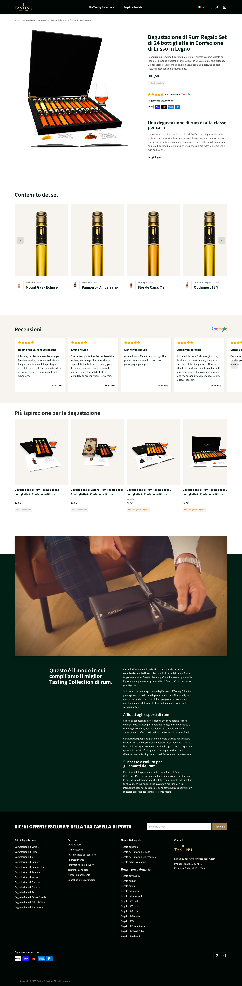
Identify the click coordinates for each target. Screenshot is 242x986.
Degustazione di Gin (25, 856)
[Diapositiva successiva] (221, 240)
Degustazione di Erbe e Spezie (30, 897)
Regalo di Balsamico (131, 936)
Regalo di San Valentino (133, 862)
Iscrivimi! (220, 826)
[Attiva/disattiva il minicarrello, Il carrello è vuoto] (224, 7)
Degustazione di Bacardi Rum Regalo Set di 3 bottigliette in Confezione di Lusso (97, 492)
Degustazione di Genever (28, 887)
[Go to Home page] (183, 848)
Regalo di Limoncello (132, 896)
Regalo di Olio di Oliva (132, 931)
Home (17, 20)
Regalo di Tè (127, 921)
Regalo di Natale (129, 846)
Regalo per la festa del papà (135, 851)
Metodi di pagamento (79, 874)
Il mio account (75, 849)
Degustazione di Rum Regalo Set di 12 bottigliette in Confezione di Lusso (206, 492)
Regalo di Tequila (130, 901)
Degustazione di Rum (26, 851)
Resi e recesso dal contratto (82, 854)
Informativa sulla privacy (81, 864)
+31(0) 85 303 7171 (192, 863)
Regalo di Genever (130, 916)
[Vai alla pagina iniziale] (23, 7)
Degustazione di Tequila (27, 872)
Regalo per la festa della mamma (138, 856)
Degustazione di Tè (24, 892)
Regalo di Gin (128, 885)
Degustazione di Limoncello (29, 867)
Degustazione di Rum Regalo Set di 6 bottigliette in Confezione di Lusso (149, 492)
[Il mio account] (216, 7)
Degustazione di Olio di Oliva (30, 902)
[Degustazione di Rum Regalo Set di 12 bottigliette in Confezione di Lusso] (209, 452)
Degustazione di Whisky (27, 846)
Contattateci (74, 844)
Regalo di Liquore (130, 891)
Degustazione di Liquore (27, 862)
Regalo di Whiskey (130, 875)
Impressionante (76, 859)
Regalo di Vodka (129, 906)
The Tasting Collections (101, 7)
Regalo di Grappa (130, 911)
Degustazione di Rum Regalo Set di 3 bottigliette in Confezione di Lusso (37, 492)
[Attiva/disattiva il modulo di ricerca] (210, 7)
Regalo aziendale (133, 7)
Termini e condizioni (78, 869)
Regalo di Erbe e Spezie (133, 926)
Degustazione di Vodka (27, 877)
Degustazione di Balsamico (29, 907)
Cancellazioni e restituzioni (82, 879)
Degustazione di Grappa (27, 882)
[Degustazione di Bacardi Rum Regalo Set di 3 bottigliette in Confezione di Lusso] (97, 452)
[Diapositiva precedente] (20, 240)
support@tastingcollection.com (198, 858)
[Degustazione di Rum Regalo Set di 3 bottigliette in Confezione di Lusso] (41, 452)
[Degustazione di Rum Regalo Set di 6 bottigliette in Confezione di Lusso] (153, 452)
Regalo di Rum (128, 880)
